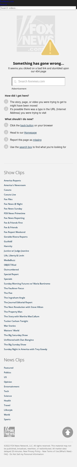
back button (27, 125)
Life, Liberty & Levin (14, 255)
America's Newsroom (15, 185)
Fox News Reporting (14, 218)
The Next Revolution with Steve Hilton (23, 307)
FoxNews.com (7, 1)
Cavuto (7, 189)
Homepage (30, 132)
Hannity (8, 246)
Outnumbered (11, 269)
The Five (8, 293)
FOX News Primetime (14, 213)
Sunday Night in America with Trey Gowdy (25, 349)
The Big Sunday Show (15, 344)
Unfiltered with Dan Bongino (19, 339)
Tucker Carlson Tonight (16, 321)
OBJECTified (10, 264)
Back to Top (67, 432)
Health (7, 400)
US (5, 377)
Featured (8, 367)
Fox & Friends (11, 227)
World (7, 414)
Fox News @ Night (13, 203)
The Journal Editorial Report (18, 302)
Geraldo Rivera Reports (16, 236)
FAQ (6, 454)
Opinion (8, 381)
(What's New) (65, 451)
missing (37, 139)
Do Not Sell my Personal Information (27, 454)
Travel (7, 405)
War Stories (10, 325)
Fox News (9, 432)
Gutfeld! (8, 241)
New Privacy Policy (31, 451)
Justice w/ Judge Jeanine (16, 250)
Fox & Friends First (13, 222)
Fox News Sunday (13, 208)
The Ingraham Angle (14, 297)
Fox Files (8, 199)
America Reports (12, 180)
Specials (8, 278)
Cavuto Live (10, 194)
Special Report (11, 274)
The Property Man (13, 311)
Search (3, 4)
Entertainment (11, 386)
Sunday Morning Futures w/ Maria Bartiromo (27, 283)
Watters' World (11, 330)
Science (8, 395)
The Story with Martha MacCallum (21, 316)
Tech (6, 391)
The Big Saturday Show (16, 335)
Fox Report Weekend (14, 232)
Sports (7, 419)
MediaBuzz (9, 260)
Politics (7, 372)
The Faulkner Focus (14, 288)
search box (26, 147)
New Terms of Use (50, 451)
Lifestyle (8, 409)
